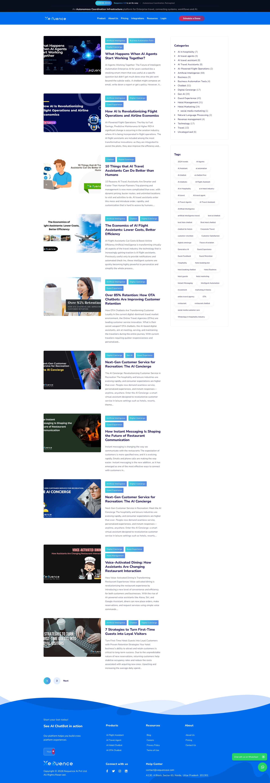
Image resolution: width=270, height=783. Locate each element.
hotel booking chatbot (187, 269)
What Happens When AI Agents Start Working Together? (131, 56)
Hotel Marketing (186, 106)
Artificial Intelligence (116, 40)
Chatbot (110, 159)
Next (65, 680)
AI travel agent (199, 195)
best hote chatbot (185, 222)
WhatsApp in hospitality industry (191, 317)
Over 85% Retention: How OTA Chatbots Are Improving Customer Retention (132, 299)
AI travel (181, 195)
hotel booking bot (202, 263)
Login (163, 18)
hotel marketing (202, 276)
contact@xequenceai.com (160, 770)
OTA (204, 296)
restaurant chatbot (202, 303)
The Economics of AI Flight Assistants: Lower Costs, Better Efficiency (130, 229)
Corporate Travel (208, 229)
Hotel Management (115, 555)
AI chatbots (182, 182)
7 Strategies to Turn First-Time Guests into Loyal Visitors (130, 631)
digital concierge (184, 242)
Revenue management (189, 119)
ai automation (201, 168)
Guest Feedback (184, 256)
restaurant (182, 303)
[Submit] (53, 751)
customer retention (185, 236)
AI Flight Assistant (202, 182)
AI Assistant (182, 168)
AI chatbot (182, 175)
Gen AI (130, 355)
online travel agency (186, 296)
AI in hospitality (186, 51)
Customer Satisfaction (211, 236)
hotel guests (183, 276)
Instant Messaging (185, 283)
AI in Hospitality (184, 188)
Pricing (124, 18)
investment (182, 290)
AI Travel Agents (184, 202)
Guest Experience (114, 104)
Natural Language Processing (193, 115)
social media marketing (193, 110)
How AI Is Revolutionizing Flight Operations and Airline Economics (132, 113)
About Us (113, 18)
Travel (181, 127)
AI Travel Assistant (207, 202)
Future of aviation (207, 242)
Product (101, 18)
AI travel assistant (187, 60)
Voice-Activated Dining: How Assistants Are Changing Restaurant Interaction (128, 566)
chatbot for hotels (185, 229)
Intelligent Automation (210, 283)
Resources (152, 18)
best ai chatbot (214, 215)
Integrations (137, 18)
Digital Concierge (114, 47)
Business (182, 77)
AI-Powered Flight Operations (194, 68)
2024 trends (183, 161)
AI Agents (200, 161)
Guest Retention (205, 256)
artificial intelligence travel (189, 215)
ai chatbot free (200, 175)
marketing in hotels (203, 290)
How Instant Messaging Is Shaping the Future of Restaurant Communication (133, 435)
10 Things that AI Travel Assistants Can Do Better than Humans (129, 170)
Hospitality (182, 263)
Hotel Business (210, 269)
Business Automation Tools (142, 40)
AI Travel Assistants (188, 64)
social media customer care (189, 310)
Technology (184, 123)
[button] (192, 18)
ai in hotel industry (206, 188)
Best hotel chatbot (208, 222)
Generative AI (183, 249)
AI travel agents (186, 56)
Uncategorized (185, 132)
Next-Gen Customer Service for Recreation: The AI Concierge (130, 364)
